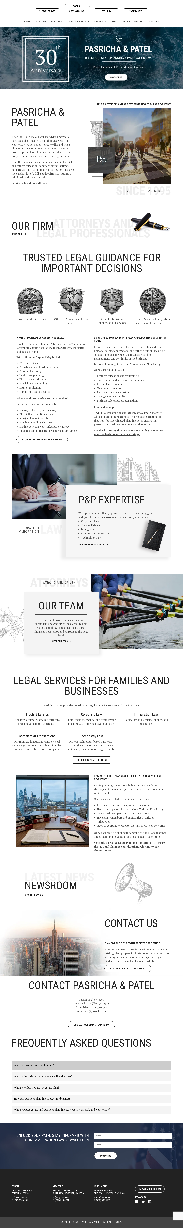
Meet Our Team (60, 641)
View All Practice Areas (91, 544)
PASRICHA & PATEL (90, 1222)
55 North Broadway (110, 1192)
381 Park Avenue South (68, 1192)
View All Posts (33, 895)
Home (27, 21)
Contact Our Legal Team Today (91, 1025)
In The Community (133, 21)
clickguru (117, 1222)
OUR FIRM (41, 21)
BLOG (114, 21)
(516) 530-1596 (99, 1007)
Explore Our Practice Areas (91, 760)
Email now (136, 10)
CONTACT (154, 21)
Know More (18, 234)
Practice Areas (77, 21)
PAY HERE (106, 10)
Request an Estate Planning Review (42, 439)
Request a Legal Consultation (29, 183)
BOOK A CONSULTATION (76, 8)
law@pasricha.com (95, 1011)
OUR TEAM (56, 21)
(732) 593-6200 (48, 10)
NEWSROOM (100, 21)
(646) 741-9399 (101, 1003)
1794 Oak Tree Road (22, 1192)
